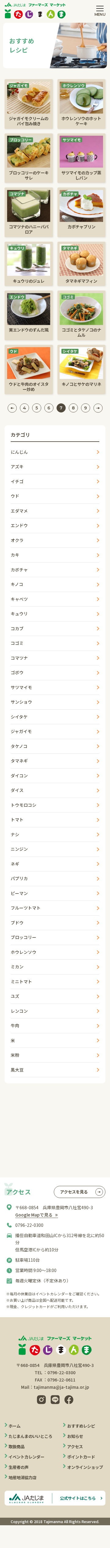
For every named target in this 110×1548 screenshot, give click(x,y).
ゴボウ (17, 672)
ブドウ (17, 923)
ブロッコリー (23, 937)
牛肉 (15, 1025)
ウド (15, 496)
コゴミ (17, 643)
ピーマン (19, 893)
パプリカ (19, 878)
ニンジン (19, 849)
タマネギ (19, 761)
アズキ (17, 466)
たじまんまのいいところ (30, 1436)
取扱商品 (16, 1446)
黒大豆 (17, 1070)
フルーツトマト (26, 908)
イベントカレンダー (26, 1457)
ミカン (17, 967)
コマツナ (19, 658)
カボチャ (19, 570)
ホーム (14, 1426)
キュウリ (19, 614)
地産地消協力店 (22, 1477)
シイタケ (19, 717)
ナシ (15, 834)
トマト (17, 819)
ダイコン (19, 775)
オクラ (17, 540)
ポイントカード (81, 1457)
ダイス (17, 790)
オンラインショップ (85, 1467)
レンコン (19, 1011)
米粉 (15, 1055)
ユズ (15, 996)
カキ (15, 555)
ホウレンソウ (23, 952)
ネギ (15, 864)
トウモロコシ (23, 805)
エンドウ (19, 525)
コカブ (17, 628)
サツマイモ (21, 687)
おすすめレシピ (81, 1426)
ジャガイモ (21, 731)
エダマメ (19, 511)
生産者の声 (18, 1467)
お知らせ (75, 1436)
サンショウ (21, 702)
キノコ (17, 584)
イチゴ (17, 481)
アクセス (74, 1446)
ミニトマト (21, 981)
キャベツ (19, 599)
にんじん (19, 452)
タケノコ (19, 746)
